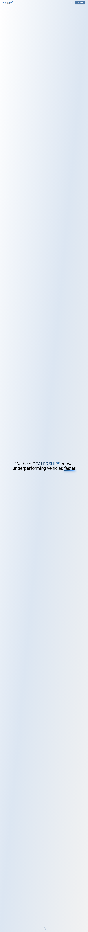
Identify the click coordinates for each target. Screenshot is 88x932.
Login (71, 2)
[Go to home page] (8, 2)
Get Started (80, 2)
